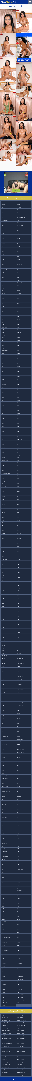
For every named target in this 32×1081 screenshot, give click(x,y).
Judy (3, 741)
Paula (18, 551)
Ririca (18, 687)
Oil (17, 496)
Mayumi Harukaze (6, 981)
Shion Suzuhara (20, 749)
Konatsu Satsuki (5, 843)
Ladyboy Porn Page (21, 1038)
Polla (18, 611)
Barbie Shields (5, 350)
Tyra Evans (19, 890)
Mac (3, 929)
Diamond (4, 522)
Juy (2, 760)
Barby (3, 353)
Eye (2, 564)
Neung (18, 400)
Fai (2, 572)
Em (2, 546)
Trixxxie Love (20, 869)
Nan (18, 345)
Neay (18, 382)
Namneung (19, 329)
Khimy (3, 820)
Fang (3, 575)
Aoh (2, 290)
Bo (2, 413)
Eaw (2, 541)
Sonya (18, 783)
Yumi (18, 981)
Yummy (18, 984)
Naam (18, 311)
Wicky (18, 927)
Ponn (18, 619)
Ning (18, 426)
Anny (3, 280)
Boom (3, 428)
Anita (3, 264)
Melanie (3, 1005)
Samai (18, 715)
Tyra (18, 887)
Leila (3, 877)
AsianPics (8, 2)
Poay (18, 608)
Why (18, 924)
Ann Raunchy (4, 269)
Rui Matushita (20, 705)
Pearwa (18, 559)
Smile (18, 762)
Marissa (3, 966)
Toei (18, 846)
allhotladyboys (20, 1015)
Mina (18, 235)
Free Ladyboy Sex (21, 1051)
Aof (2, 285)
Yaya (18, 945)
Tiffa (18, 833)
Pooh (18, 621)
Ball (2, 340)
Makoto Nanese (5, 950)
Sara (18, 728)
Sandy (18, 726)
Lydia (3, 924)
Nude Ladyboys (20, 1030)
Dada (3, 499)
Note (18, 470)
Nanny (18, 353)
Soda (18, 768)
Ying (18, 953)
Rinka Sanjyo (19, 679)
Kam (3, 770)
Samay (18, 718)
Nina (18, 423)
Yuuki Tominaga (20, 1000)
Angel (3, 259)
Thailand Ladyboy (21, 1075)
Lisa (2, 895)
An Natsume (4, 256)
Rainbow (19, 653)
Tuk (18, 874)
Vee (18, 895)
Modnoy (19, 280)
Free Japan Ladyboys (6, 1041)
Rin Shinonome (20, 674)
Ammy (3, 248)
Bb (2, 358)
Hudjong (3, 663)
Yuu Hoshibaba (20, 994)
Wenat (18, 919)
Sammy (18, 721)
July (2, 752)
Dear (3, 507)
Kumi (3, 854)
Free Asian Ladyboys (6, 1033)
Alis (2, 230)
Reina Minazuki (20, 663)
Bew (3, 400)
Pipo (18, 598)
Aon (2, 295)
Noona (18, 462)
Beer (3, 368)
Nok (18, 447)
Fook (3, 598)
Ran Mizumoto (20, 658)
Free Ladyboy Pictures (7, 1056)
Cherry (3, 470)
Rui (17, 700)
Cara (3, 452)
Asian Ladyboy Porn (6, 1020)
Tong (18, 851)
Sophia (18, 786)
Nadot (18, 316)
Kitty (3, 838)
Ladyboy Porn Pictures (7, 1043)
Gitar (3, 621)
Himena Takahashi (6, 658)
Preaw (18, 642)
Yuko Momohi (20, 976)
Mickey (18, 209)
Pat (17, 543)
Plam (18, 603)
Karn (3, 794)
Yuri (18, 987)
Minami (18, 238)
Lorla (3, 911)
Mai (2, 932)
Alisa (3, 233)
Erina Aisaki (4, 559)
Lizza (3, 903)
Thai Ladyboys (5, 1025)
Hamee (3, 645)
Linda (3, 893)
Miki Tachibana (20, 225)
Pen (18, 569)
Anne (3, 275)
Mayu (3, 979)
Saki (18, 710)
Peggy (18, 567)
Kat (2, 799)
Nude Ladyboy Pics (21, 1056)
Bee (2, 366)
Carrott (3, 455)
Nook (18, 457)
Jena (3, 705)
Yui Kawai (19, 968)
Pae (18, 517)
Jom (2, 734)
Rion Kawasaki (20, 681)
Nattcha (18, 371)
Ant (2, 282)
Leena (3, 874)
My (17, 306)
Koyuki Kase (4, 851)
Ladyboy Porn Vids (21, 1028)
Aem (3, 209)
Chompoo (4, 481)
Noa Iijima (19, 436)
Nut (17, 481)
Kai (2, 768)
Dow (3, 530)
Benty (3, 387)
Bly (2, 410)
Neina (18, 384)
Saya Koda (19, 734)
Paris (18, 541)
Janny (3, 689)
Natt (18, 368)
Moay (18, 275)
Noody (18, 455)
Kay (2, 809)
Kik (2, 825)
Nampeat (19, 332)
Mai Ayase (4, 934)
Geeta (3, 608)
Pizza (18, 601)
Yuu (18, 992)
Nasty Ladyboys (5, 1072)
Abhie (3, 202)
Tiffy (18, 835)
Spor (18, 788)
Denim (3, 512)
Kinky (3, 833)
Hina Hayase (4, 661)
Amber (3, 243)
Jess (2, 713)
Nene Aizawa (20, 389)
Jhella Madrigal (5, 721)
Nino (18, 428)
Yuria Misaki (19, 989)
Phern (18, 577)
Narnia (18, 361)
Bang (3, 348)
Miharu (18, 215)
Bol (2, 415)
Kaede (3, 765)
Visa (18, 906)
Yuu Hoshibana (20, 997)
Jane (3, 684)
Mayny (3, 976)
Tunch (18, 882)
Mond (18, 288)
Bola (3, 418)
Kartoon (3, 796)
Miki (18, 222)
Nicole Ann (19, 415)
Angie (3, 262)
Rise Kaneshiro (20, 689)
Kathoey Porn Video (6, 1051)
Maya (3, 974)
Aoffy (3, 288)
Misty (18, 256)
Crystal (3, 496)
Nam (18, 324)
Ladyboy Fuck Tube (21, 1041)
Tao (18, 812)
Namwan (19, 340)
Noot (18, 465)
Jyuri (3, 762)
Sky (17, 760)
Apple (3, 298)
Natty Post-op (20, 376)
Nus (18, 478)
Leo (2, 882)
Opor (18, 515)
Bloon (3, 405)
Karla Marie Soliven (6, 791)
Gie (2, 614)
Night (18, 418)
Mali (3, 955)
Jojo (2, 731)
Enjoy (3, 551)
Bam (3, 345)
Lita (2, 901)
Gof (2, 624)
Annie (3, 277)
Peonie (18, 572)
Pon (18, 614)
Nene (18, 387)
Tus (17, 885)
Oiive (18, 494)
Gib (2, 611)
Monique (19, 293)
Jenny (3, 710)
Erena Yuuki (4, 554)
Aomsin (3, 293)
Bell (2, 374)
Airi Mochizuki (5, 220)
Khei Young (4, 817)
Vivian (18, 908)
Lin (2, 890)
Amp (3, 251)
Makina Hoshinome (6, 937)
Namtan (18, 337)
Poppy (18, 632)
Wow (18, 937)
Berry (3, 395)
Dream (3, 535)
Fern (3, 582)
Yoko (18, 961)
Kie (2, 822)
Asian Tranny (20, 1048)
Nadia (18, 314)
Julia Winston (4, 747)
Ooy (18, 512)
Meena (3, 989)
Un (17, 893)
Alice (3, 228)
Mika (18, 220)
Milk (18, 230)
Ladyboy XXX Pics (5, 1015)
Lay (2, 869)
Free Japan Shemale (21, 1072)
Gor (2, 632)
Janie (3, 687)
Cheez (3, 468)
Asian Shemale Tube (6, 1048)
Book (3, 426)
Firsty (3, 590)
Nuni (18, 475)
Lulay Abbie (4, 921)
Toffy (18, 848)
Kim (2, 830)
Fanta (3, 577)
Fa (2, 567)
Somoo (18, 775)
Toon (18, 859)
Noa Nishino (19, 439)
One (18, 504)
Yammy (18, 942)
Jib (2, 723)
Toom (18, 856)
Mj (17, 269)
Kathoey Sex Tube (6, 1059)
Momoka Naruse (20, 282)
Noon (18, 460)
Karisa (3, 788)
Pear (18, 556)
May (3, 971)
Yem (18, 950)
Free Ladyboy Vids (6, 1064)
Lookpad (3, 908)
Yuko (18, 974)
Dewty (3, 520)
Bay (2, 355)
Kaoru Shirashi (5, 781)
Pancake (19, 533)
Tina (18, 838)
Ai (2, 212)
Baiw (3, 337)
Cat (2, 462)
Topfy (18, 861)
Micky (18, 212)
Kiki (2, 827)
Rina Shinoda (20, 676)
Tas (17, 817)
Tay (17, 822)
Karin (3, 783)
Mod (18, 277)
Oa (17, 488)
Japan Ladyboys (20, 1059)
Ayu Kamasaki (5, 322)
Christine (4, 486)
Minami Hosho (20, 241)
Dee (3, 509)
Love (3, 914)
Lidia (3, 887)
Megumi (3, 1000)
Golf (3, 629)
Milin (18, 228)
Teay (18, 825)
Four (3, 603)
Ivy (2, 671)
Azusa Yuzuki (4, 327)
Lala (2, 864)
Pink (18, 593)
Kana (3, 773)
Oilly (18, 499)
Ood (18, 507)
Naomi (18, 355)
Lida (3, 885)
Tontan (18, 854)
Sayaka (18, 736)
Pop (18, 629)
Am (2, 241)
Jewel (3, 718)
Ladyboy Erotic (20, 1069)
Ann (2, 267)
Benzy (3, 392)
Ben (2, 382)
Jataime (3, 694)
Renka (18, 666)
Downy (3, 533)
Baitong (3, 335)
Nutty (18, 483)
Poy (18, 640)
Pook (18, 624)
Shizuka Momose (20, 752)
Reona (18, 668)
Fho (2, 585)
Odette (18, 491)
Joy (2, 739)
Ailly (3, 215)
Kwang (3, 859)
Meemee (4, 984)
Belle (3, 379)
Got (2, 634)
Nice (18, 410)
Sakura (18, 713)
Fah (2, 569)
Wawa (18, 916)
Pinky (18, 595)
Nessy (18, 397)
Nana (18, 348)
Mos (18, 301)
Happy (3, 648)
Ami (2, 246)
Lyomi (3, 927)
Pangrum (19, 538)
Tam (18, 807)
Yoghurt (18, 958)
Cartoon (3, 457)
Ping (18, 590)
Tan (18, 809)
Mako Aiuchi (4, 942)
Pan (18, 530)
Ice (2, 668)
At (2, 316)
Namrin (18, 335)
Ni (17, 408)
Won (18, 934)
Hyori (3, 666)
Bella (3, 376)
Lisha (3, 898)
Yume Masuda (20, 979)
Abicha (3, 204)
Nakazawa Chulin (20, 322)
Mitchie (18, 259)
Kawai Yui (4, 804)
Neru (18, 395)
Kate (3, 801)
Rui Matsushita (20, 702)
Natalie (18, 366)
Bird (3, 402)
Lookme (3, 906)
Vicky (18, 901)
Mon (18, 285)
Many (3, 958)
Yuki (18, 971)
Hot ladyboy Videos (21, 1025)
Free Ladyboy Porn (21, 1035)
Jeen (3, 700)
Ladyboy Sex (19, 1064)
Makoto (3, 945)
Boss (3, 431)
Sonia (18, 781)
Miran (18, 254)
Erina (3, 556)
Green (3, 640)
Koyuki (3, 848)
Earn (3, 538)
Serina (18, 744)
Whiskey (19, 921)
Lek (2, 880)
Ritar (18, 692)
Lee (2, 872)
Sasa (18, 731)
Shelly (18, 747)
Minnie (18, 246)
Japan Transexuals (6, 1069)
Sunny (18, 799)
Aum (3, 319)
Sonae (18, 778)
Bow (3, 434)
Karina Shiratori (5, 786)
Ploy (18, 606)
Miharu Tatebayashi (21, 217)
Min (18, 233)
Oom (18, 509)
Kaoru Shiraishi (5, 778)
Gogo (3, 627)
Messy (18, 204)
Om (18, 501)
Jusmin (3, 757)
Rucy (18, 697)
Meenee (3, 992)
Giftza (3, 619)
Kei (2, 812)
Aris (2, 303)
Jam (2, 681)
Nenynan (19, 392)
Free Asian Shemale (6, 1030)
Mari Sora (4, 963)
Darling (3, 504)
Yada (18, 940)
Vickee (18, 898)
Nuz (18, 486)
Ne (17, 379)
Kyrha (3, 861)
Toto (18, 864)
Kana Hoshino (5, 775)
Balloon (3, 342)
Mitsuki (18, 262)
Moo (18, 295)
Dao (2, 501)
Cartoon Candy (5, 460)
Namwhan (19, 342)
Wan (18, 914)
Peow (18, 575)
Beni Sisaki (4, 384)
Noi (17, 444)
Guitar (3, 642)
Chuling (3, 488)
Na (17, 308)
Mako (3, 940)
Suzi (18, 801)
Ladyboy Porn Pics (21, 1022)
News (18, 405)
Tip (17, 841)
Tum (18, 880)
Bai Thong (4, 329)
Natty (18, 374)
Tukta (18, 877)
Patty (18, 546)
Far (2, 580)
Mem (18, 202)
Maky (3, 953)
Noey (18, 441)
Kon (2, 841)
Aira (2, 217)
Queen (18, 648)
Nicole (18, 413)
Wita (18, 932)
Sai (17, 708)
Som (18, 773)
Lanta (3, 867)
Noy (18, 473)
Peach (18, 554)
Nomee (18, 449)
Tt (17, 872)
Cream (3, 494)
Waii (18, 911)
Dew (3, 517)
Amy (3, 254)
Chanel (3, 465)
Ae (2, 207)
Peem (18, 564)
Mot (18, 303)
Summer (19, 796)
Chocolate (4, 478)
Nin (17, 421)
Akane (3, 225)
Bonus (3, 423)
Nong (18, 452)
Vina (18, 903)
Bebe (3, 363)
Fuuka (3, 606)
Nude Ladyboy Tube (6, 1038)
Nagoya (18, 319)
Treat (18, 867)
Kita (2, 835)
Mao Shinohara (5, 961)
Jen (2, 702)
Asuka (3, 314)
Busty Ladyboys (5, 1054)
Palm (18, 525)
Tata (18, 820)
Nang (18, 350)
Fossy (3, 601)
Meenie (3, 997)
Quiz (18, 650)
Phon (18, 580)
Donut (3, 528)
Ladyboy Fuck (5, 1017)
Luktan (3, 919)
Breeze (3, 436)
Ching (3, 475)
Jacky (3, 679)
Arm (3, 306)
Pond (18, 616)
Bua (2, 439)
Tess (18, 830)
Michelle (19, 207)
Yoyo (18, 966)
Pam (18, 528)
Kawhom (4, 807)
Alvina (3, 238)
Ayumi (3, 324)
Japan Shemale (5, 1022)
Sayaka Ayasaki (20, 739)
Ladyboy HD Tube (21, 1067)
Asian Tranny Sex (5, 1067)
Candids (3, 447)
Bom (3, 421)
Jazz (2, 697)
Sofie (18, 770)
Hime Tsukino (5, 655)
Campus (3, 444)
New (18, 402)
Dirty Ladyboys (20, 1017)
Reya (18, 671)
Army (3, 308)
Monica (18, 290)
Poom (18, 627)
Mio (18, 251)
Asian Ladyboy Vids (6, 1061)
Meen (3, 987)
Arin (3, 301)
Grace (3, 637)
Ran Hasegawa (20, 655)
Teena (18, 827)
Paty (18, 548)
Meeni (3, 994)
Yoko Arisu (19, 963)
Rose (18, 694)
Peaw (18, 561)
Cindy (3, 491)
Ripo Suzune (19, 684)
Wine (18, 929)
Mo (17, 272)
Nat (17, 363)
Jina (2, 728)
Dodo (3, 525)
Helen (3, 653)
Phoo (18, 582)
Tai (17, 804)
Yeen (18, 947)
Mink (18, 243)
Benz (3, 389)
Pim (18, 585)
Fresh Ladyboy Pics (6, 1075)
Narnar (18, 358)
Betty (3, 397)
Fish (2, 593)
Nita (18, 431)
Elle (2, 543)
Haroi (3, 650)
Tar (17, 814)
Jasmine (3, 692)
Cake (3, 441)
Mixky (18, 267)
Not (17, 468)
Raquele (19, 661)
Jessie (3, 715)
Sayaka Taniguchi (20, 741)
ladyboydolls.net (5, 1046)
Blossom (3, 408)
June (3, 754)
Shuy (18, 754)
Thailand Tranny (20, 1046)
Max (3, 968)
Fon (2, 595)
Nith (18, 434)
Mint (18, 248)
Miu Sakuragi (19, 264)
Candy (3, 449)
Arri (2, 311)
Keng (3, 814)
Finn (3, 588)
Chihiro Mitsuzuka (6, 473)
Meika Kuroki (4, 1002)
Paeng (18, 520)
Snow (18, 765)
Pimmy (18, 588)
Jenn (3, 708)
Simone (18, 757)
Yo (17, 955)
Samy (18, 723)
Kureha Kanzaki (5, 856)
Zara (18, 1002)
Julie (3, 749)
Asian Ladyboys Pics (6, 1028)
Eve (2, 561)
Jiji (2, 726)
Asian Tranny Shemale (6, 1035)
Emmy (3, 548)
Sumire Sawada (20, 794)
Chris (3, 483)
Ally (2, 235)
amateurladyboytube (21, 1020)
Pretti (18, 645)
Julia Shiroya (4, 744)
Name (18, 327)
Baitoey (3, 332)
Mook (18, 298)
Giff (2, 616)
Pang (18, 535)
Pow (18, 637)
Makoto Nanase (5, 947)
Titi (17, 843)
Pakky (18, 522)
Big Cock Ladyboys (21, 1061)
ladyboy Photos (20, 1033)
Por (17, 634)
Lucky (3, 916)
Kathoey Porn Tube (21, 1054)
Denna (3, 515)
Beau (3, 361)
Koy (2, 846)
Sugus (18, 791)
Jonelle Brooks (5, 736)
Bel (2, 371)
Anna (3, 272)
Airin (3, 222)
